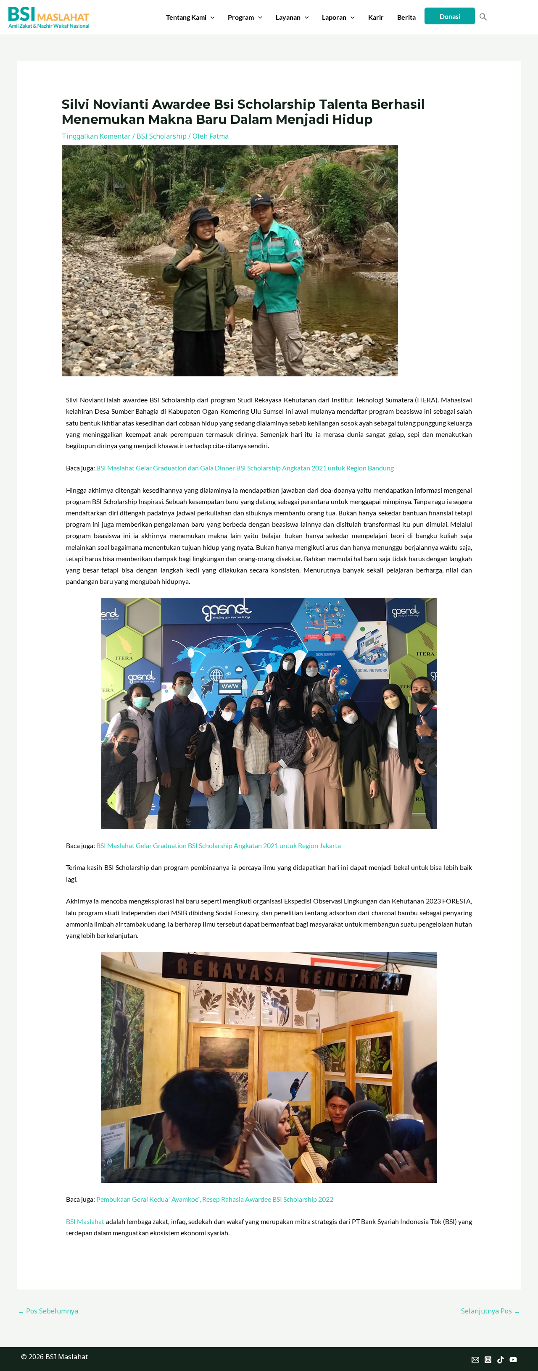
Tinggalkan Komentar (96, 136)
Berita (406, 17)
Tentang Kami (186, 17)
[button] (210, 17)
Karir (376, 17)
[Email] (475, 1359)
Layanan (288, 17)
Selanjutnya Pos (490, 1311)
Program (241, 17)
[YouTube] (513, 1359)
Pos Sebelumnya (48, 1311)
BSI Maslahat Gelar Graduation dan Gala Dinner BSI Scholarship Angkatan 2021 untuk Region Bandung (245, 468)
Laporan (334, 17)
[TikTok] (500, 1359)
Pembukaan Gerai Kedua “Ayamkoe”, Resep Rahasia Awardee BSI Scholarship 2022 (214, 1199)
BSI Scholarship (162, 136)
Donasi (450, 16)
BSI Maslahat (85, 1221)
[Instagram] (488, 1359)
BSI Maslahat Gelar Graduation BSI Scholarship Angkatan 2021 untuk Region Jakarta (218, 845)
